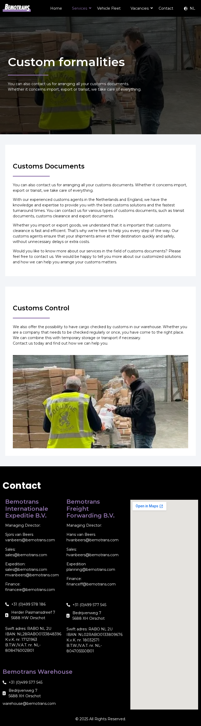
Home (56, 8)
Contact (166, 8)
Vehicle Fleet (109, 8)
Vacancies (140, 8)
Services (79, 8)
